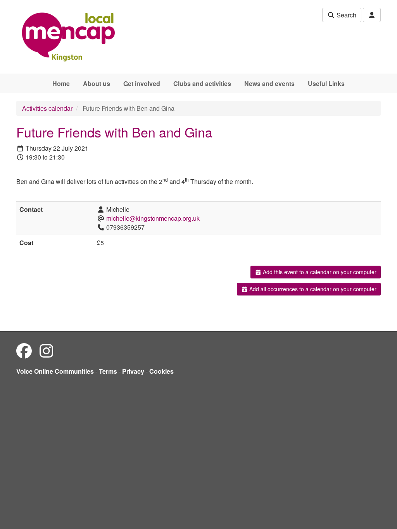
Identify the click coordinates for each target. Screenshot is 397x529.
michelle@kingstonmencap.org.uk (153, 218)
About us (96, 83)
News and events (269, 83)
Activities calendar (47, 108)
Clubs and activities (202, 83)
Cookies (161, 371)
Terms (108, 371)
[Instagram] (46, 350)
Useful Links (326, 83)
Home (61, 83)
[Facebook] (24, 350)
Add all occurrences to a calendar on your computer (312, 289)
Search (345, 14)
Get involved (141, 83)
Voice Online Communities (55, 371)
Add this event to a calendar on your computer (318, 272)
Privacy (133, 371)
